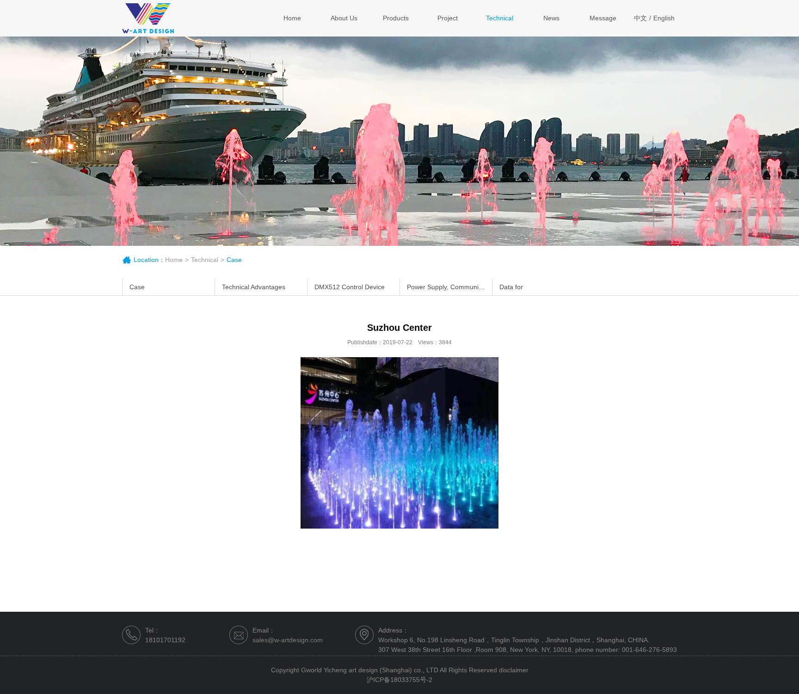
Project (447, 18)
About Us (344, 18)
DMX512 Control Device (349, 287)
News (551, 18)
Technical (499, 18)
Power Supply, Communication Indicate (449, 287)
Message (603, 18)
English (664, 18)
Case (137, 287)
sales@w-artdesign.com (287, 640)
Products (396, 18)
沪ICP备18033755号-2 (399, 679)
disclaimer (514, 670)
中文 (640, 18)
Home (292, 18)
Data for (511, 287)
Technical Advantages (253, 287)
